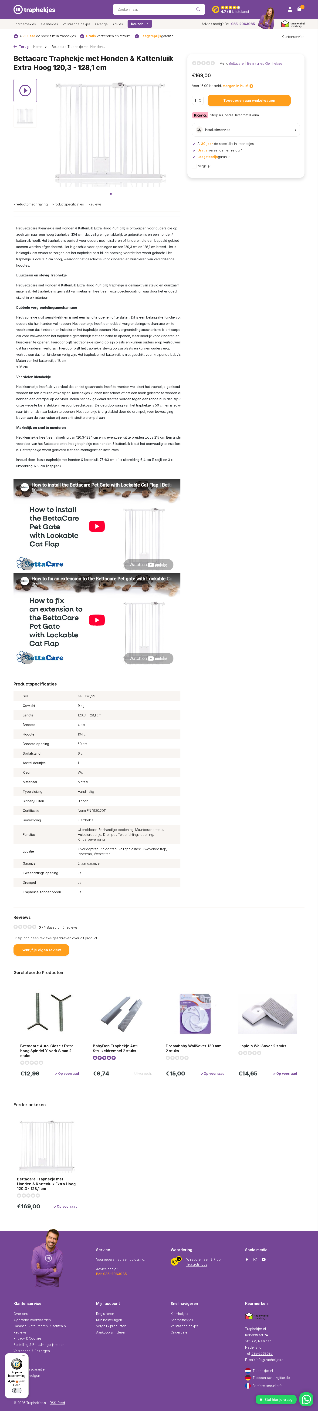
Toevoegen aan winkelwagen (249, 100)
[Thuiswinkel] (292, 24)
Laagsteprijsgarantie (29, 1369)
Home (37, 47)
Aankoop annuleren (111, 1332)
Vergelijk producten (111, 1326)
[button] (111, 194)
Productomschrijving (31, 204)
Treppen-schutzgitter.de (271, 1378)
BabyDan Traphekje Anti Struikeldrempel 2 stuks (115, 1048)
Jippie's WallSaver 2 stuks (262, 1046)
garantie (157, 36)
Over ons (21, 1314)
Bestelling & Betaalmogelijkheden (39, 1345)
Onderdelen (180, 1332)
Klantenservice (293, 37)
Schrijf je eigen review (41, 950)
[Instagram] (255, 1260)
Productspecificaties (68, 204)
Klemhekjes (49, 24)
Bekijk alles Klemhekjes (264, 63)
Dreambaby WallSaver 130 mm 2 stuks (193, 1048)
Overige (101, 24)
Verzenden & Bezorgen (32, 1351)
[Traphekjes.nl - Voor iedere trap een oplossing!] (34, 9)
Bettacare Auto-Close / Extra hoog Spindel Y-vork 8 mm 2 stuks (47, 1051)
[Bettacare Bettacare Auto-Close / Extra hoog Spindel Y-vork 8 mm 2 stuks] (49, 1014)
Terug (23, 47)
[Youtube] (264, 1260)
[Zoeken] (198, 9)
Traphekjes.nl (263, 1371)
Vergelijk (204, 166)
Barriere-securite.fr (267, 1386)
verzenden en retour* (108, 36)
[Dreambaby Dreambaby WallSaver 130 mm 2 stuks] (195, 1014)
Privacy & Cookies (27, 1338)
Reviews (94, 204)
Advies (117, 24)
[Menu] (22, 1356)
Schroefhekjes (25, 24)
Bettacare (236, 63)
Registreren (105, 1314)
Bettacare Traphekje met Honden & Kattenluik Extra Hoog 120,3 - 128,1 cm (46, 1184)
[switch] (16, 1390)
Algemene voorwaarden (32, 1320)
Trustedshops (196, 1264)
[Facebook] (247, 1260)
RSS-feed (57, 1403)
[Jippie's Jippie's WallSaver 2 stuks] (267, 1014)
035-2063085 (262, 1353)
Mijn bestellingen (109, 1320)
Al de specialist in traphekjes (48, 36)
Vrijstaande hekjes (77, 24)
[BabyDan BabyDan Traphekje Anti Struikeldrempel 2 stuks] (122, 1014)
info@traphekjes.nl (270, 1360)
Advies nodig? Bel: (228, 24)
